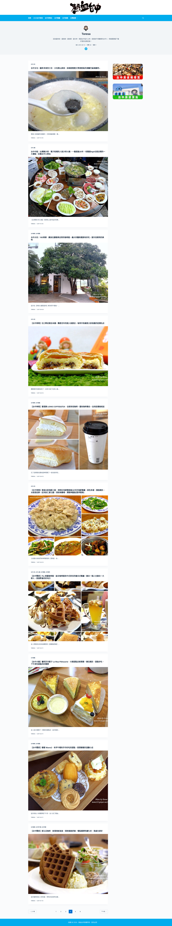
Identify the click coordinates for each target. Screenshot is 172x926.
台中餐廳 (57, 18)
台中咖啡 (33, 233)
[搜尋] (143, 18)
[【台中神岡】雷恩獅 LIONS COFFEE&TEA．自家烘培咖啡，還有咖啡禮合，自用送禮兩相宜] (68, 440)
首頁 (29, 18)
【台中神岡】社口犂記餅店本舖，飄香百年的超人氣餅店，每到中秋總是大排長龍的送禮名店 (67, 323)
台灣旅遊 (73, 18)
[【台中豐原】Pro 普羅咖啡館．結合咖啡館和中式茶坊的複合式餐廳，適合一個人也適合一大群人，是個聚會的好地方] (68, 611)
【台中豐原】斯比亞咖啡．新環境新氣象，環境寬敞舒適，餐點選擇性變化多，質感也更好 (67, 831)
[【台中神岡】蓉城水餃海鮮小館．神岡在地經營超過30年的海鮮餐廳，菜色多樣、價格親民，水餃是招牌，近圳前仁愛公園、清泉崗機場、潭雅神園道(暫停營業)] (68, 525)
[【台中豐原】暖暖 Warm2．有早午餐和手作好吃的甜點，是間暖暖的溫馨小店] (68, 781)
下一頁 (103, 911)
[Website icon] (86, 48)
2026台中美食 (38, 18)
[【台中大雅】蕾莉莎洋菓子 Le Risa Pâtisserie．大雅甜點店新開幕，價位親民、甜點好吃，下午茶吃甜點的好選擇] (68, 697)
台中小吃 (33, 64)
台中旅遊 (65, 18)
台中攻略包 (48, 18)
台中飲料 (48, 572)
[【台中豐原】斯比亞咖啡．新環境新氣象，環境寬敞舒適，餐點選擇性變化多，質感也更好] (68, 864)
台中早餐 (44, 827)
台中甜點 (38, 233)
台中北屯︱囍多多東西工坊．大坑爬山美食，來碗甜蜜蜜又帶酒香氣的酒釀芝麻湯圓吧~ (65, 68)
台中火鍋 (33, 147)
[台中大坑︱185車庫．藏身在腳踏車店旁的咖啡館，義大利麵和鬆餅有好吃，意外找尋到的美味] (68, 273)
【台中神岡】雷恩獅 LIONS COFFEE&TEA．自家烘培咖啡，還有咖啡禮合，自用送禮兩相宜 (68, 407)
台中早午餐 (38, 827)
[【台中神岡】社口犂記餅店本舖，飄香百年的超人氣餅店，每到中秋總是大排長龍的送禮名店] (68, 356)
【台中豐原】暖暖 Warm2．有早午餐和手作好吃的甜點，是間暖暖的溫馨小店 (62, 748)
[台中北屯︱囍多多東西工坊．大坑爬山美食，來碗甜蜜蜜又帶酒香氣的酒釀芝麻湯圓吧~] (68, 101)
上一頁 (33, 911)
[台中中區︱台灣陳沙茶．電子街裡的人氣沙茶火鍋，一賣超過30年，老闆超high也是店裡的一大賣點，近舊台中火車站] (68, 187)
